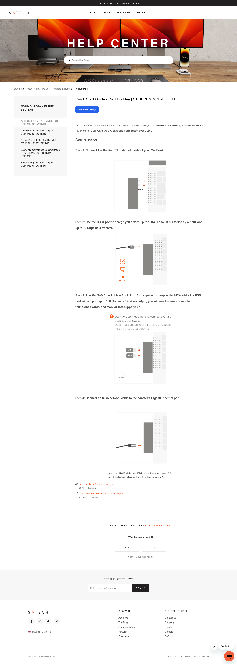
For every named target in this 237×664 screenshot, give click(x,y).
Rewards (123, 631)
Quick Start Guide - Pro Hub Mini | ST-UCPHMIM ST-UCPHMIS (40, 122)
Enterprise (123, 636)
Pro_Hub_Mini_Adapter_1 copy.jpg (97, 484)
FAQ (167, 636)
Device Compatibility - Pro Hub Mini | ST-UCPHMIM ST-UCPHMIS (39, 141)
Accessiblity (185, 656)
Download (91, 487)
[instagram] (40, 621)
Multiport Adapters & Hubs (56, 88)
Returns (169, 627)
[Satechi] (20, 12)
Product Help (32, 88)
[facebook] (31, 621)
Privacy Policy (172, 656)
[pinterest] (56, 621)
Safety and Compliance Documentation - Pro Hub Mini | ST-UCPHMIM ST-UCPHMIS (40, 153)
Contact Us (170, 617)
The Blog (123, 622)
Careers (169, 631)
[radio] (127, 548)
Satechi (18, 88)
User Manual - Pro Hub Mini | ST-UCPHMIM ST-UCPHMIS (37, 132)
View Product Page (87, 109)
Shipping (169, 622)
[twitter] (48, 621)
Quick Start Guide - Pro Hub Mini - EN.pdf (101, 493)
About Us (123, 617)
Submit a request (158, 525)
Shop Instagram (126, 627)
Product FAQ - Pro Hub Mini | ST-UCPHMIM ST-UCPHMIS (37, 164)
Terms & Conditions (201, 656)
